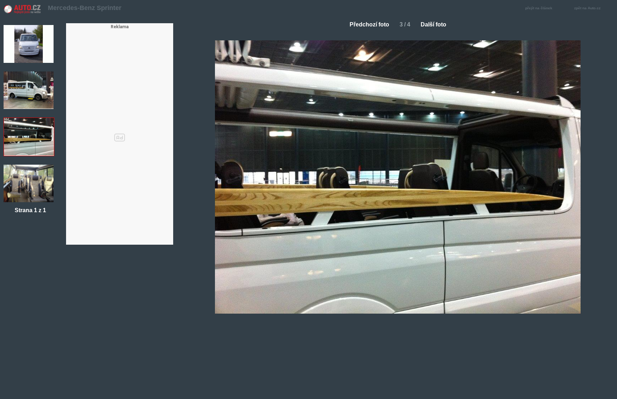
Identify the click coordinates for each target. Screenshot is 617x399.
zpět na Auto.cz (587, 8)
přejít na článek (538, 8)
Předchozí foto (369, 24)
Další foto (433, 24)
